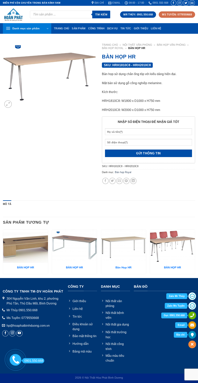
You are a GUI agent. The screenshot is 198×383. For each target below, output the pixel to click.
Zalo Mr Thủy (177, 296)
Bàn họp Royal (113, 48)
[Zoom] (8, 104)
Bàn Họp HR (123, 267)
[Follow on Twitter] (186, 3)
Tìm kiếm (101, 14)
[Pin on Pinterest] (126, 181)
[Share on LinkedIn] (133, 181)
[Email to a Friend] (119, 181)
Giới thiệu (141, 28)
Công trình (96, 28)
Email (181, 325)
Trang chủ (110, 44)
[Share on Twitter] (112, 181)
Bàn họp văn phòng (171, 44)
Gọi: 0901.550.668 (174, 315)
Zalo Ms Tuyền (176, 305)
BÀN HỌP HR (25, 267)
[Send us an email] (192, 3)
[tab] (7, 204)
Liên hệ (156, 28)
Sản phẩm (78, 28)
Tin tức (125, 28)
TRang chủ (61, 28)
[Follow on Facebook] (173, 3)
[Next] (195, 253)
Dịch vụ (112, 28)
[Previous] (3, 253)
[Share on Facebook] (105, 181)
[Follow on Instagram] (180, 3)
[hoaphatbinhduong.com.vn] (13, 14)
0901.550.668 (33, 360)
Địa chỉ (180, 334)
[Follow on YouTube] (19, 333)
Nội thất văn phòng (137, 44)
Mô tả (7, 204)
